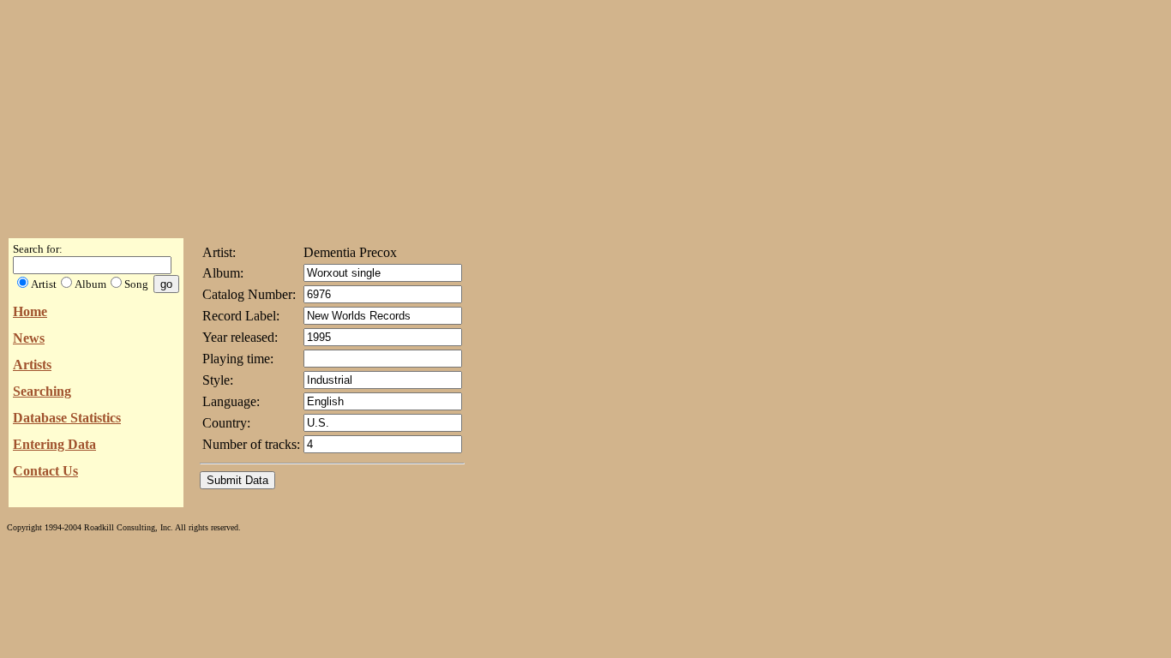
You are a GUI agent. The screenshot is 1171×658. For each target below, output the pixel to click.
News (29, 338)
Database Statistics (67, 417)
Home (30, 311)
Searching (42, 391)
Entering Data (54, 444)
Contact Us (45, 471)
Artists (32, 364)
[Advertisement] (585, 114)
